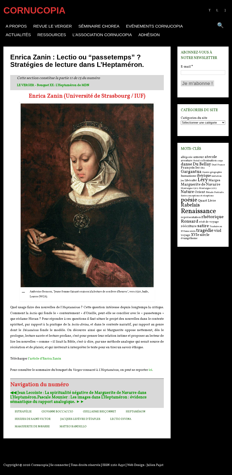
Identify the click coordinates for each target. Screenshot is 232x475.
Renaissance (198, 211)
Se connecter (59, 465)
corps (220, 160)
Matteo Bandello (73, 426)
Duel (214, 165)
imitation (217, 176)
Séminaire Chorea (98, 26)
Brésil (196, 160)
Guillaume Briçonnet (99, 412)
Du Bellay (202, 164)
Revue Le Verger (52, 26)
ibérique (204, 175)
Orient (200, 192)
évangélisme (189, 238)
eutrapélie (23, 412)
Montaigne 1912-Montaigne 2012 (199, 188)
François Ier (190, 167)
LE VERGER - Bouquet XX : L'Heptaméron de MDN (53, 85)
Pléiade (209, 192)
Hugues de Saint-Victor (33, 419)
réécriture (189, 226)
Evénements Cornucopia (154, 26)
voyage (185, 235)
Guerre (205, 172)
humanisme (188, 176)
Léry (203, 179)
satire (203, 226)
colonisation (208, 160)
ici (150, 370)
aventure (187, 160)
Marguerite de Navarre (32, 426)
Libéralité (191, 180)
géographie (216, 172)
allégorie (187, 157)
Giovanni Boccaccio (57, 412)
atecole (211, 157)
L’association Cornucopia (102, 35)
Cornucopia (39, 465)
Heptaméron (135, 412)
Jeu (182, 180)
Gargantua (191, 172)
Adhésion (149, 35)
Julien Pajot (155, 465)
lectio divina (120, 419)
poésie (189, 200)
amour (198, 157)
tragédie (204, 230)
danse (186, 164)
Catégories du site (194, 118)
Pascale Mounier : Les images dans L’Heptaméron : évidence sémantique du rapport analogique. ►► (78, 400)
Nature (187, 192)
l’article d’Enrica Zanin (44, 359)
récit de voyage (209, 222)
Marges (214, 180)
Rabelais (190, 205)
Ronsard (189, 221)
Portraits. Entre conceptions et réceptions (202, 194)
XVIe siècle (200, 235)
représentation (191, 217)
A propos (16, 26)
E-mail (187, 67)
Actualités (18, 35)
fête (203, 168)
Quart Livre (207, 200)
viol (217, 231)
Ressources (51, 35)
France (221, 165)
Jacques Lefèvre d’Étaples (80, 419)
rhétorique (212, 217)
